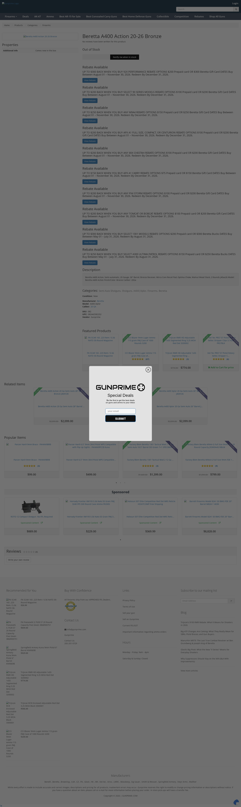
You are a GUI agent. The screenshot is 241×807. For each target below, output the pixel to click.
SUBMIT (120, 418)
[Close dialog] (148, 369)
